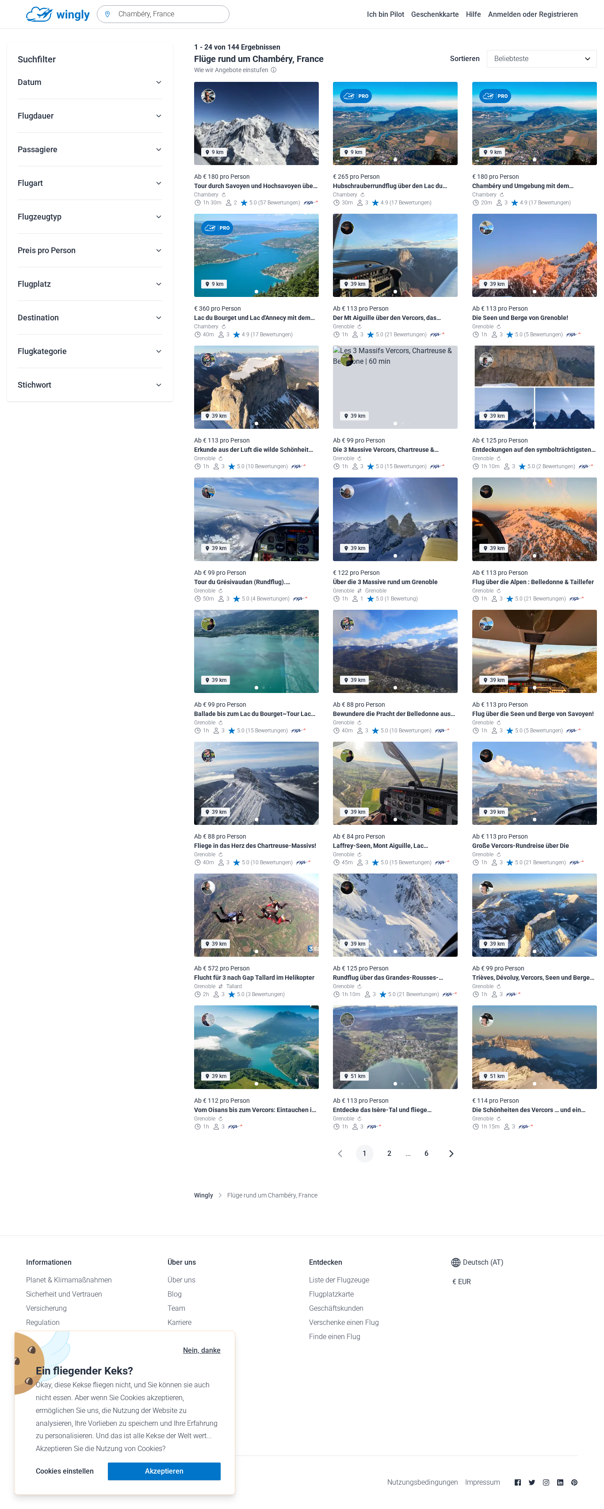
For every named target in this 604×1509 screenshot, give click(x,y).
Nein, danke (202, 1350)
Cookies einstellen (65, 1471)
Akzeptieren (164, 1471)
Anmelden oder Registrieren (533, 14)
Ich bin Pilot (385, 14)
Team (176, 1308)
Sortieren (465, 58)
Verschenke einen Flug (344, 1322)
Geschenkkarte (435, 14)
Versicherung (46, 1308)
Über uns (181, 1280)
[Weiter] (451, 1154)
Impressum (482, 1482)
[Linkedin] (560, 1482)
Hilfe (473, 14)
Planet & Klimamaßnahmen (69, 1280)
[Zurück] (340, 1154)
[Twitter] (531, 1482)
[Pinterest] (574, 1482)
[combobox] (163, 14)
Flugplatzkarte (331, 1294)
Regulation (43, 1322)
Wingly (203, 1195)
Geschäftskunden (336, 1308)
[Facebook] (517, 1482)
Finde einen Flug (334, 1336)
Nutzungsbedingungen (422, 1482)
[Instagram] (546, 1482)
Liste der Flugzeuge (339, 1280)
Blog (175, 1294)
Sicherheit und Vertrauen (64, 1294)
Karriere (179, 1322)
